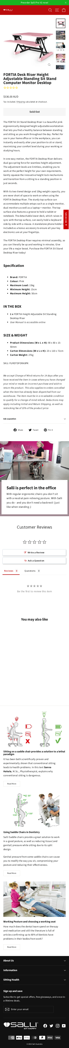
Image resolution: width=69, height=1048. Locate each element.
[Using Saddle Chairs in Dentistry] (34, 809)
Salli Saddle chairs (13, 837)
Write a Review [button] (36, 552)
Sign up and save (12, 991)
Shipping (20, 101)
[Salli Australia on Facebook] (45, 1026)
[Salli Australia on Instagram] (57, 1026)
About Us (8, 960)
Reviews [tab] (8, 570)
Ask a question (9, 418)
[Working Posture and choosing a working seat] (34, 899)
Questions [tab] (30, 570)
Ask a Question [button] (36, 560)
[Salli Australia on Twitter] (51, 1026)
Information (10, 970)
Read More (11, 783)
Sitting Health (11, 980)
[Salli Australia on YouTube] (64, 1026)
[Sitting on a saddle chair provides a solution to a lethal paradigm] (34, 729)
